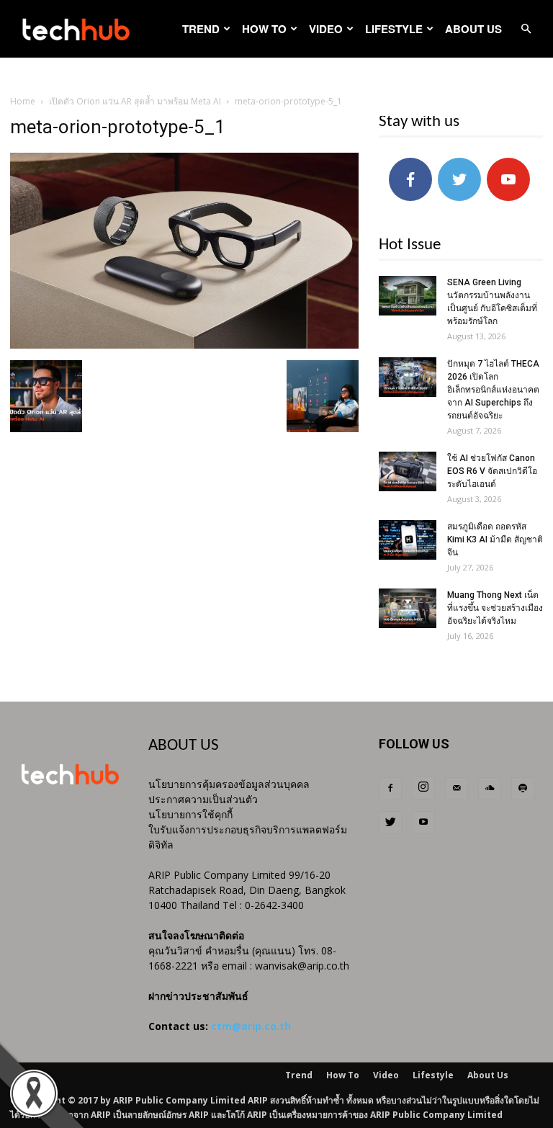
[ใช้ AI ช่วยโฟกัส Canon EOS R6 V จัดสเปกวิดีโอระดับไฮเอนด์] (407, 471)
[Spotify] (522, 788)
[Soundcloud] (489, 788)
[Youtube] (423, 822)
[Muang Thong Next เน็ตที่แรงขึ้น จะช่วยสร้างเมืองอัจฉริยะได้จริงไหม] (407, 608)
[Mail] (456, 788)
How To (264, 29)
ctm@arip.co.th (251, 1026)
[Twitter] (390, 822)
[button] (525, 29)
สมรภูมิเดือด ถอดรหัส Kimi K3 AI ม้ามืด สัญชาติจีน (495, 540)
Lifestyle (394, 29)
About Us (473, 29)
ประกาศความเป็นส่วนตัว (203, 799)
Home (22, 101)
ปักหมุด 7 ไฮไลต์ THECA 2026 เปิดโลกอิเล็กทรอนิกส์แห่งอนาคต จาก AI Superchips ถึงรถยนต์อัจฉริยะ (493, 390)
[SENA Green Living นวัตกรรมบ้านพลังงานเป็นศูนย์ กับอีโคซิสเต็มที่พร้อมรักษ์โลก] (407, 295)
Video (326, 29)
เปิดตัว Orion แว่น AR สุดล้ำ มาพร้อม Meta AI (135, 101)
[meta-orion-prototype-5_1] (184, 345)
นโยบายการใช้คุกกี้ (190, 814)
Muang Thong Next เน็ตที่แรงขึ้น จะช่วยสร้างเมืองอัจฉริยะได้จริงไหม (495, 608)
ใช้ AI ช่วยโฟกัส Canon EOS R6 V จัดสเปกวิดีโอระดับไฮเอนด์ (492, 471)
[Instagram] (423, 788)
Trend (201, 29)
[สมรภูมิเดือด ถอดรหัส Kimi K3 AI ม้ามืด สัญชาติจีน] (407, 540)
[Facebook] (390, 788)
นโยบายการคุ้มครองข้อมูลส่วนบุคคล (229, 784)
